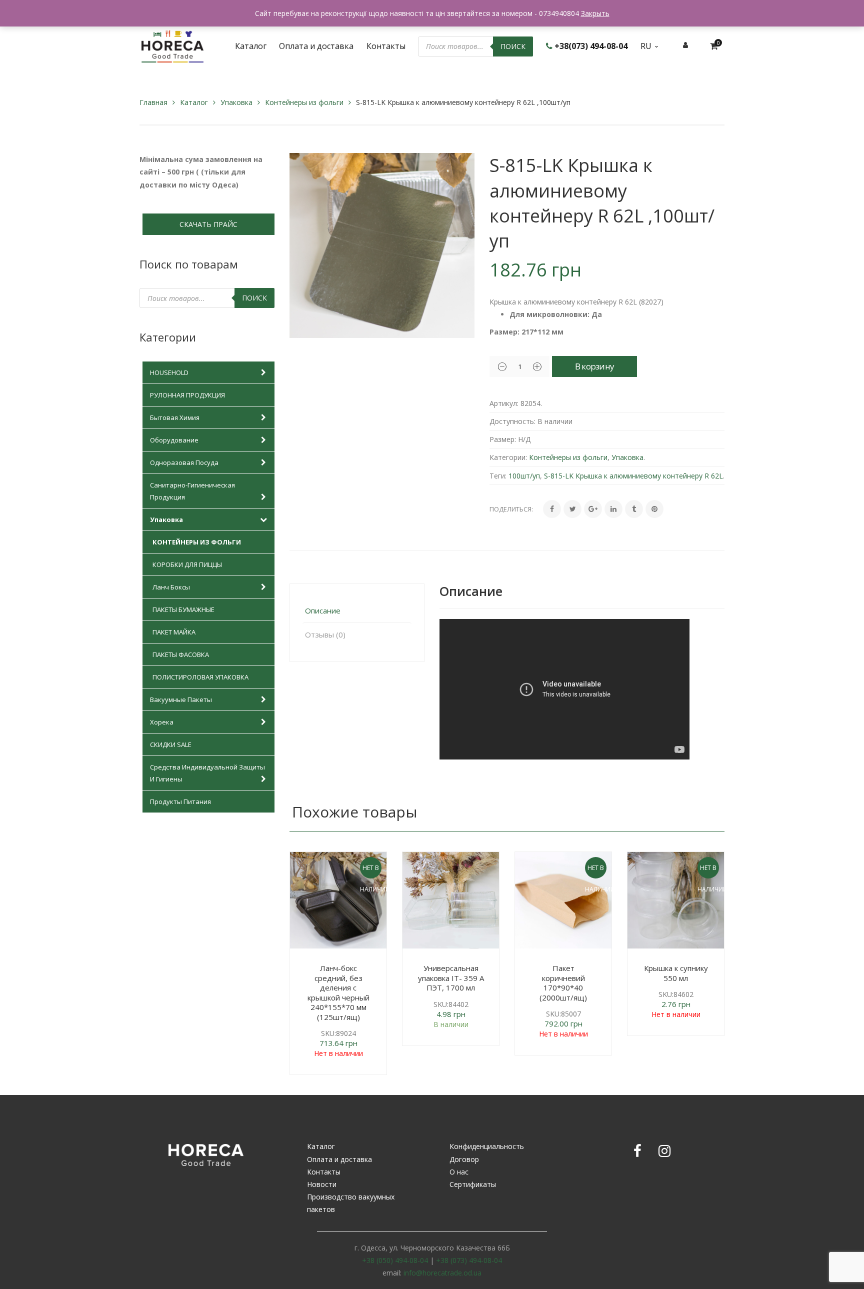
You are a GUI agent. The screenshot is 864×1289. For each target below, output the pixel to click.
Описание (322, 611)
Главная (154, 102)
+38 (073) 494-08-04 (469, 1260)
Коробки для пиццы (187, 564)
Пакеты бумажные (183, 609)
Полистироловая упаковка (200, 677)
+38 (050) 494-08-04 (395, 1260)
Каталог (194, 102)
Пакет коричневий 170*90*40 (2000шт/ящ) (563, 982)
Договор (464, 1159)
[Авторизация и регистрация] (685, 45)
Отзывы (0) (325, 635)
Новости (321, 1184)
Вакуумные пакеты (181, 699)
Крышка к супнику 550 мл (676, 973)
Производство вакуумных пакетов (350, 1203)
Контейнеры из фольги (304, 102)
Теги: (498, 475)
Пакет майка (174, 632)
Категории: (508, 457)
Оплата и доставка (339, 1159)
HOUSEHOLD (169, 372)
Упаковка (236, 102)
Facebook (638, 1151)
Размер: (503, 439)
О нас (459, 1171)
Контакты (323, 1171)
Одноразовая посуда (184, 462)
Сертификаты (473, 1184)
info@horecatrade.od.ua (443, 1273)
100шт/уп (524, 475)
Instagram (664, 1151)
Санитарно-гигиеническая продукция (192, 491)
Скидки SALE (171, 744)
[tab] (357, 611)
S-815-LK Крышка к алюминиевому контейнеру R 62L (633, 475)
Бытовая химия (175, 417)
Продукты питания (180, 801)
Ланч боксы (171, 587)
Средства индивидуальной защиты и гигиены (207, 773)
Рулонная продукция (187, 395)
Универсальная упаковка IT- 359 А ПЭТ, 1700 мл (451, 977)
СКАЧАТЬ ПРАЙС (209, 224)
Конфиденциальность (487, 1146)
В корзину (594, 366)
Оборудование (174, 440)
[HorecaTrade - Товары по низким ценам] (173, 45)
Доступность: (513, 421)
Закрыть (595, 13)
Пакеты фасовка (180, 654)
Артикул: (504, 403)
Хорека (162, 722)
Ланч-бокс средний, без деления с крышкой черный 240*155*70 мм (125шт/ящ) (339, 992)
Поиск (513, 46)
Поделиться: (511, 509)
